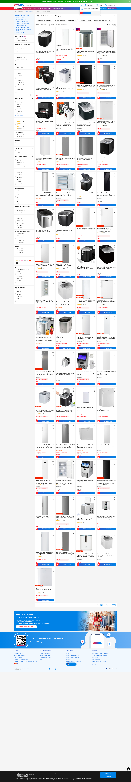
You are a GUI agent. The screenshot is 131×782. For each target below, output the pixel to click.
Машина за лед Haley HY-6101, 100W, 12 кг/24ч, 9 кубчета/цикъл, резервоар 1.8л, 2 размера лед (65, 124)
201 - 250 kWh (20, 237)
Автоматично (21, 210)
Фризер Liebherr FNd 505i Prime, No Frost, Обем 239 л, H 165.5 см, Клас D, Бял (65, 49)
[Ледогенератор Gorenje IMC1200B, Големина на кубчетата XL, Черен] (86, 182)
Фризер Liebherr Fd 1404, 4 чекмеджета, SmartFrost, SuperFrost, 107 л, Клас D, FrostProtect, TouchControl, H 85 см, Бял (106, 230)
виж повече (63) (20, 284)
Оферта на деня (47, 8)
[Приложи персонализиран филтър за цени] (32, 95)
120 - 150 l (19, 183)
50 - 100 (19, 75)
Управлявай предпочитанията (108, 779)
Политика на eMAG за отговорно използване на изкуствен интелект (104, 664)
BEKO (18, 113)
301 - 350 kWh (20, 242)
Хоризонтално (21, 166)
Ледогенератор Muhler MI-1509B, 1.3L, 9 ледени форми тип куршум (45, 52)
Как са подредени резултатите (107, 15)
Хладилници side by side (22, 23)
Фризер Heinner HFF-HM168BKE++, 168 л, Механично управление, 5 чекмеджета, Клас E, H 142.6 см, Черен (106, 482)
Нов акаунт (94, 12)
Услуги (16, 650)
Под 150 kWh (20, 235)
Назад (98, 604)
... (109, 604)
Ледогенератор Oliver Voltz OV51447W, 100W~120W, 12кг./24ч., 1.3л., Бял (105, 555)
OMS (19, 108)
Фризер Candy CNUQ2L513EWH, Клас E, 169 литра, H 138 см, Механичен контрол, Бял (44, 553)
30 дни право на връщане (19, 655)
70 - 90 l (19, 177)
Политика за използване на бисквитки (100, 653)
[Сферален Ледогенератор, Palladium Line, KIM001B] (45, 110)
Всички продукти (21, 38)
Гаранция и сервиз (18, 657)
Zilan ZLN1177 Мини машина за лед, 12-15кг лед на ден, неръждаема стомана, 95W (65, 375)
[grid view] (114, 25)
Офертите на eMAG (27, 8)
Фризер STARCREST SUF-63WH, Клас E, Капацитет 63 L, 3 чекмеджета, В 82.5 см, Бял (106, 52)
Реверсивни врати (22, 159)
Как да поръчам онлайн (45, 653)
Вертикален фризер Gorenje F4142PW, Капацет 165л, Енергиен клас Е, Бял (86, 229)
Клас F (19, 300)
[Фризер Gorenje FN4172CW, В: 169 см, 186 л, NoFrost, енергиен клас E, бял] (107, 434)
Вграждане (20, 136)
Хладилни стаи (20, 32)
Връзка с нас (69, 650)
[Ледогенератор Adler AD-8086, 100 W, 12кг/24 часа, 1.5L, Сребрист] (86, 506)
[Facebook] (49, 669)
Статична (20, 220)
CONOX (19, 273)
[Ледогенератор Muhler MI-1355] (107, 146)
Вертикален (20, 162)
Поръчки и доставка (45, 650)
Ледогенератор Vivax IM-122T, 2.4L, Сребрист (85, 52)
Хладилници (20, 17)
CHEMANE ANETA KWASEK (23, 269)
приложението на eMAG (52, 1)
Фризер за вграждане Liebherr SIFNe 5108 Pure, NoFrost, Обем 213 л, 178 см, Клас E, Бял (44, 301)
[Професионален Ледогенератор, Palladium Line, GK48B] (86, 469)
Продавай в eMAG (110, 8)
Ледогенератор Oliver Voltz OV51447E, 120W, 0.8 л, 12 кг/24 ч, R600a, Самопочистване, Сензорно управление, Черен (86, 124)
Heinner (19, 102)
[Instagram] (55, 669)
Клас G (19, 301)
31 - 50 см (20, 250)
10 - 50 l (19, 174)
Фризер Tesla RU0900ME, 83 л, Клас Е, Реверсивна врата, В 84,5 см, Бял (45, 588)
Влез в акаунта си (86, 12)
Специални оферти (22, 59)
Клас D (19, 296)
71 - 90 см (19, 254)
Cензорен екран (21, 151)
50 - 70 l (19, 176)
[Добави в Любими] (53, 29)
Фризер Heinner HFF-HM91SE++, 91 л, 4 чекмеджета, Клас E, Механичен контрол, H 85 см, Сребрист (86, 158)
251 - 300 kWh (20, 240)
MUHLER (19, 111)
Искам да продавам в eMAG (26, 626)
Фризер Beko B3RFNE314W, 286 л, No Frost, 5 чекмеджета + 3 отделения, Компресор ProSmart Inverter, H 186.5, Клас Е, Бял (106, 337)
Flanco (19, 280)
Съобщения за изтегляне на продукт (73, 661)
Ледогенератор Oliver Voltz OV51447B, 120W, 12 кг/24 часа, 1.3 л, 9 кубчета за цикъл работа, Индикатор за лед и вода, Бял (65, 303)
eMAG (19, 271)
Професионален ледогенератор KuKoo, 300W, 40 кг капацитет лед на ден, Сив (86, 373)
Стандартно (20, 134)
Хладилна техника (28, 11)
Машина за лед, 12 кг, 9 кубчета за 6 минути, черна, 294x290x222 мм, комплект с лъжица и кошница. (65, 410)
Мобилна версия (17, 669)
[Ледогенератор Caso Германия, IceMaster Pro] (65, 325)
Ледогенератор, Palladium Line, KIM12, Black (64, 231)
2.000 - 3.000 (20, 86)
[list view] (112, 25)
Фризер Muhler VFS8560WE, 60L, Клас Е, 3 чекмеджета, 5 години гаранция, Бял (86, 409)
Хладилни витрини (21, 25)
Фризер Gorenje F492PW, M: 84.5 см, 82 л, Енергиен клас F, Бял (106, 409)
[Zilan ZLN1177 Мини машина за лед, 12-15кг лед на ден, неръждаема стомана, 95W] (65, 361)
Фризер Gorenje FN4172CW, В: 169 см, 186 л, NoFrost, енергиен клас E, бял (106, 445)
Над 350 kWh (20, 239)
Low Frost (19, 227)
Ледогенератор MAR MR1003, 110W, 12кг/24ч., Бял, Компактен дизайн (65, 87)
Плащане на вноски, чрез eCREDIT (21, 659)
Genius (34, 8)
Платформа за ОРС (96, 659)
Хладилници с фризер (22, 21)
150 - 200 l (20, 184)
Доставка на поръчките (45, 655)
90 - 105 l (19, 179)
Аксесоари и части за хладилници (23, 30)
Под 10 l (19, 172)
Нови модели (20, 61)
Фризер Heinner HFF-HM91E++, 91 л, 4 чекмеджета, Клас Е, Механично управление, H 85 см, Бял (106, 122)
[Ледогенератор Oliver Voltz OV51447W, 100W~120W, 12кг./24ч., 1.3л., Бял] (107, 542)
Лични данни (95, 657)
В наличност (21, 57)
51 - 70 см (20, 252)
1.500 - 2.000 (20, 84)
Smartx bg (20, 278)
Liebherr (19, 101)
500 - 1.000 (20, 80)
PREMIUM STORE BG (22, 282)
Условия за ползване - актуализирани (99, 655)
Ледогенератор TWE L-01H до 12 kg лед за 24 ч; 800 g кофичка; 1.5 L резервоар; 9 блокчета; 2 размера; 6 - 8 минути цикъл (86, 555)
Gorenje (19, 110)
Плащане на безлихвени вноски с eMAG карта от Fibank (25, 661)
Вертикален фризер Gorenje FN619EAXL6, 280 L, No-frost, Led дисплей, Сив (43, 518)
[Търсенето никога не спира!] (19, 5)
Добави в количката (46, 61)
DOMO (19, 104)
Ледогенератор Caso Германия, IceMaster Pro (64, 336)
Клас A (19, 291)
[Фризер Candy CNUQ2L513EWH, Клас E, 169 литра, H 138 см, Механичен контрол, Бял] (45, 541)
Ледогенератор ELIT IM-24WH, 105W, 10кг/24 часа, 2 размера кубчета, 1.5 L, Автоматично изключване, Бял (44, 410)
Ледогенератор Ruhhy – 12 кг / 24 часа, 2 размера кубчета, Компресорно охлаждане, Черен (85, 267)
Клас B (19, 293)
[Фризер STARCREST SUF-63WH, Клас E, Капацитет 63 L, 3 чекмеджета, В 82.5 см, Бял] (107, 38)
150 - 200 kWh (20, 233)
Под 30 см (20, 248)
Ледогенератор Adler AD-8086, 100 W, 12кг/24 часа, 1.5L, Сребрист (86, 518)
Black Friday (68, 659)
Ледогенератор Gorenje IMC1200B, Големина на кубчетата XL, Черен (85, 193)
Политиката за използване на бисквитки (78, 780)
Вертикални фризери (22, 27)
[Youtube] (52, 669)
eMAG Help (103, 8)
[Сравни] (53, 32)
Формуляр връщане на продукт (72, 657)
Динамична (20, 223)
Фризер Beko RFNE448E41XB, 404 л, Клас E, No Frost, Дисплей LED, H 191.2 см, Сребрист (65, 158)
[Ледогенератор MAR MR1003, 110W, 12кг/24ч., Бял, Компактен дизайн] (65, 75)
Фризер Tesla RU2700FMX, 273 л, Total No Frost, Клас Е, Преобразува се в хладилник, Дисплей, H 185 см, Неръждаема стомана (65, 446)
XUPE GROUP (20, 276)
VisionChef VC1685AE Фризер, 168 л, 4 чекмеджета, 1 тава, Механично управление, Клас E (45, 158)
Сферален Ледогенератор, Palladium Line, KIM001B (45, 122)
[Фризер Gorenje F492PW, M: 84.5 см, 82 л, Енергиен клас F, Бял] (107, 397)
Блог (41, 659)
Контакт (67, 653)
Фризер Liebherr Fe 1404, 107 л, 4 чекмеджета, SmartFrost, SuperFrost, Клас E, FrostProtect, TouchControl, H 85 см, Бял (106, 301)
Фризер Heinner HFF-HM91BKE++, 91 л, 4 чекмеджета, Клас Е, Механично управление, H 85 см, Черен (86, 87)
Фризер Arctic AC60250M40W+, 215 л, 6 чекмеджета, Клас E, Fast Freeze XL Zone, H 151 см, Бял (106, 373)
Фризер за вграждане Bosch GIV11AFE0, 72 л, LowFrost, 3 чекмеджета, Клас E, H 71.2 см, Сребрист (63, 194)
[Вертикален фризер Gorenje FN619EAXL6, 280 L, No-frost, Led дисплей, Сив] (45, 505)
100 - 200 (19, 77)
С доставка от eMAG (22, 40)
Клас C (19, 294)
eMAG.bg (94, 650)
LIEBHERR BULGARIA (22, 274)
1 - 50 (19, 73)
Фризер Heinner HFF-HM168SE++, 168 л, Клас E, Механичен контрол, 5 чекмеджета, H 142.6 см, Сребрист (106, 87)
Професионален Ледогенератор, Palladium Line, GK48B (85, 481)
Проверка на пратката (18, 653)
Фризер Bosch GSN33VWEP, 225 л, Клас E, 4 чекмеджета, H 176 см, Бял (86, 300)
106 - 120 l (19, 181)
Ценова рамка (20, 89)
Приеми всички (108, 773)
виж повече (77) (20, 115)
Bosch (19, 106)
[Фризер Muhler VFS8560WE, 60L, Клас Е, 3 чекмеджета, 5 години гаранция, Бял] (86, 396)
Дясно (19, 160)
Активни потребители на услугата (99, 661)
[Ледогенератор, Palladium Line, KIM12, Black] (65, 218)
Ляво (19, 164)
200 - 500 (19, 78)
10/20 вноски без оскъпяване (59, 8)
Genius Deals (40, 8)
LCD (18, 152)
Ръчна (19, 212)
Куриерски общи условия (45, 657)
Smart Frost (20, 222)
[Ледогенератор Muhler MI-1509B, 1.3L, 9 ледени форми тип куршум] (45, 38)
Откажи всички (108, 776)
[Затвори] (129, 1)
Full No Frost (20, 225)
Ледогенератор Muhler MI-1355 (105, 157)
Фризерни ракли (21, 19)
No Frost (19, 218)
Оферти (20, 67)
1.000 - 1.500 (20, 82)
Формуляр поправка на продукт (72, 655)
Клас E (19, 298)
